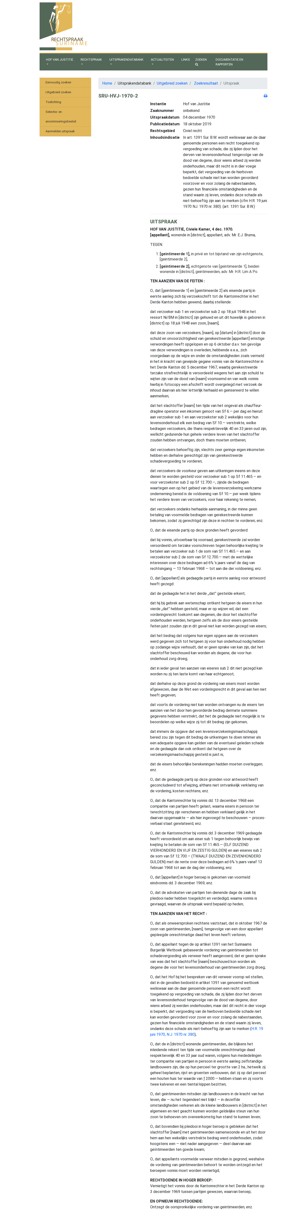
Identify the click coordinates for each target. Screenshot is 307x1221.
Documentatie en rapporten (229, 62)
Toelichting (53, 102)
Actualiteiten (162, 59)
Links (185, 59)
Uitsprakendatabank (126, 59)
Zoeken (201, 59)
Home (107, 83)
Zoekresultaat (206, 83)
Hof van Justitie (59, 59)
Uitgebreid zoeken (58, 92)
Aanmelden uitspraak (60, 131)
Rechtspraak (91, 59)
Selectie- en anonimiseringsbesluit (61, 116)
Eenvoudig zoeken (58, 82)
